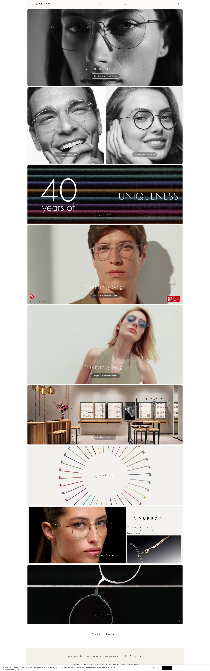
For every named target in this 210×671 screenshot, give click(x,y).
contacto (87, 656)
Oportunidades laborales (75, 656)
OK (167, 668)
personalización (113, 4)
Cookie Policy (85, 664)
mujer (81, 4)
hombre (91, 4)
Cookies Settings (76, 664)
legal (92, 664)
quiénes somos (96, 656)
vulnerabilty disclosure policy (103, 664)
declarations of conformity (111, 656)
